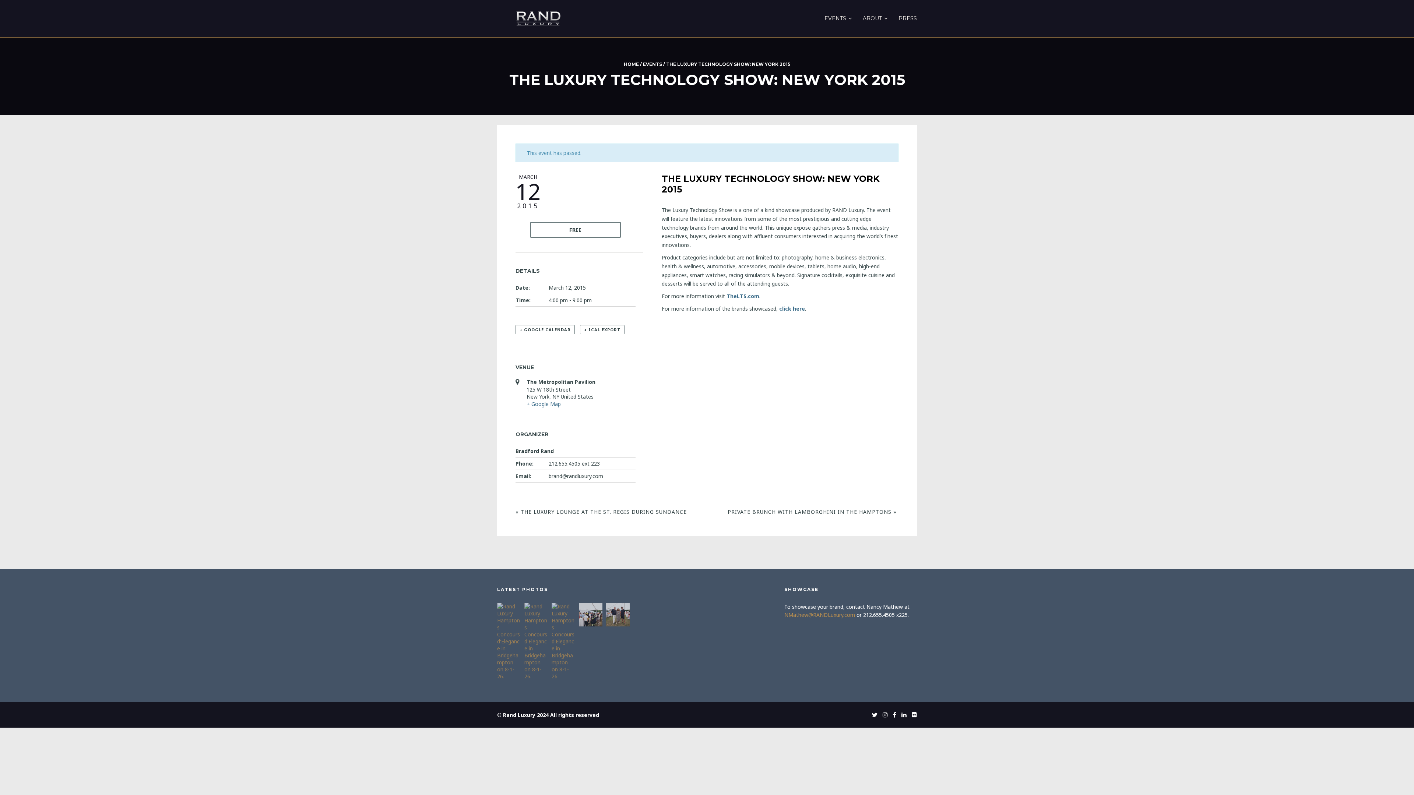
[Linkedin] (902, 715)
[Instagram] (883, 715)
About (872, 18)
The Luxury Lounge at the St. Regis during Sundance (601, 511)
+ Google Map (544, 403)
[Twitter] (872, 715)
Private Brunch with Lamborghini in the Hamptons (812, 511)
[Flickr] (912, 715)
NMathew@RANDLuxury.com (819, 614)
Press (907, 18)
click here (792, 308)
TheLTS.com (743, 296)
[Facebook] (892, 715)
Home (631, 64)
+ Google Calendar (545, 329)
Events (835, 18)
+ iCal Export (602, 329)
